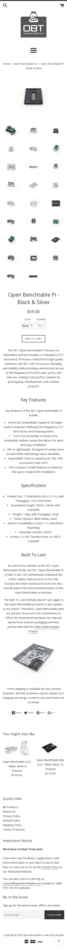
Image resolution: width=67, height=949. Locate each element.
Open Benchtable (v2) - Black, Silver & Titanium (17, 766)
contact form (50, 867)
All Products (10, 807)
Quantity (41, 319)
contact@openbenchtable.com (22, 883)
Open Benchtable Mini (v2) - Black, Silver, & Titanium (50, 764)
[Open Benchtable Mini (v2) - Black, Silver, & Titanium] (50, 748)
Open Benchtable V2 (26, 63)
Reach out (9, 811)
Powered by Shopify (53, 935)
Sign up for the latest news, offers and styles (31, 905)
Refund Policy (11, 820)
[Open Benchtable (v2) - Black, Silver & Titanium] (17, 749)
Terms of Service (14, 829)
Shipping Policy (12, 825)
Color (28, 319)
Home (6, 63)
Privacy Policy (11, 816)
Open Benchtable (32, 935)
